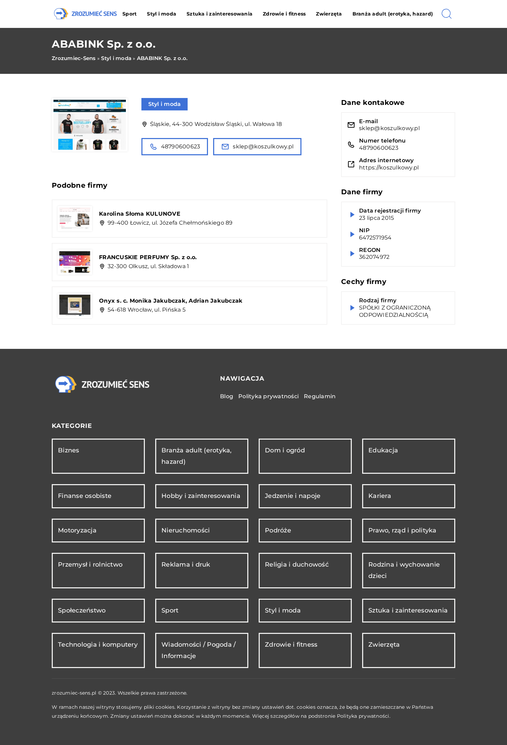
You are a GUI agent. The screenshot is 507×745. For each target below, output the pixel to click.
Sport (129, 14)
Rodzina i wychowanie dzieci (404, 570)
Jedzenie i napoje (292, 496)
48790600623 (180, 146)
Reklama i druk (185, 564)
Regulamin (320, 396)
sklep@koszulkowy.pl (263, 146)
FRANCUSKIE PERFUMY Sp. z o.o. (148, 257)
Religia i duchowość (297, 564)
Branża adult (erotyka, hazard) (392, 14)
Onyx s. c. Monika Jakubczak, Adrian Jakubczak (170, 300)
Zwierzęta (329, 14)
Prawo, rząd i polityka (402, 530)
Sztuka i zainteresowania (219, 14)
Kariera (379, 496)
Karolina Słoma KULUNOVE (139, 213)
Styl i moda (161, 14)
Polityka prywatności (268, 396)
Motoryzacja (77, 530)
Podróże (278, 530)
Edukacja (383, 450)
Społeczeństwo (82, 610)
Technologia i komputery (98, 644)
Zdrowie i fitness (284, 14)
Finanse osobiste (84, 496)
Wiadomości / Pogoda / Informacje (198, 650)
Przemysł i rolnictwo (90, 564)
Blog (226, 396)
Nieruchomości (185, 530)
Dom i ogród (285, 450)
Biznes (68, 450)
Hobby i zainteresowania (200, 496)
